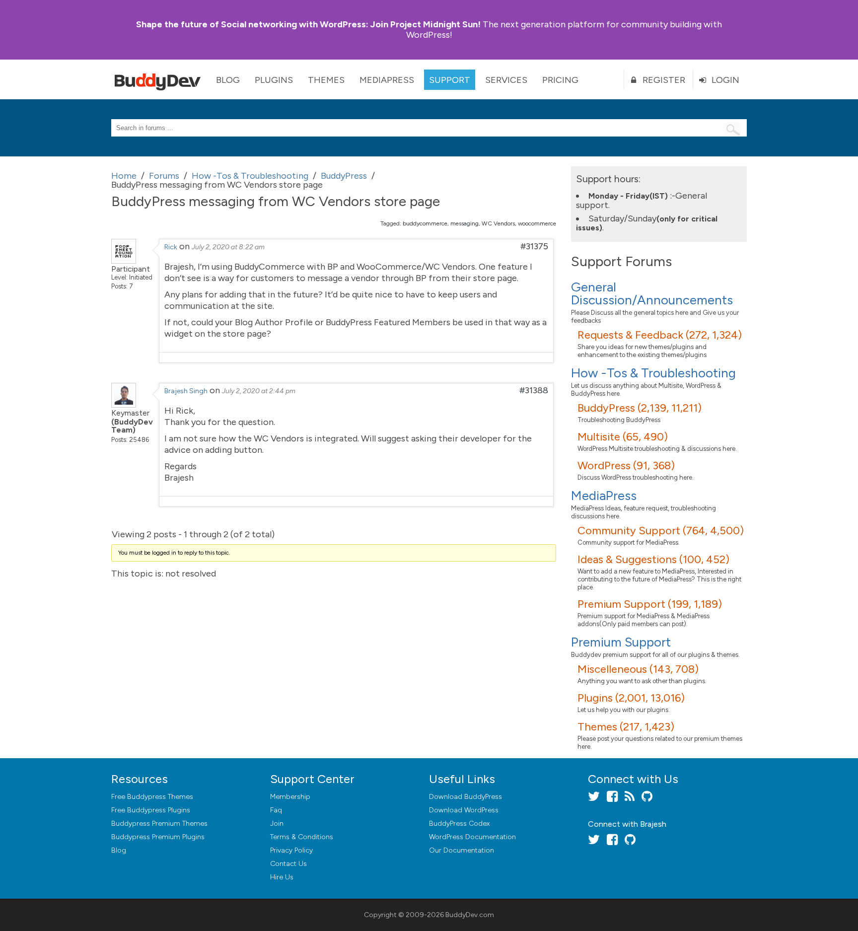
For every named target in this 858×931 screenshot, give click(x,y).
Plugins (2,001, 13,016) (631, 698)
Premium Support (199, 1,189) (649, 604)
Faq (276, 810)
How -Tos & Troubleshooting (653, 373)
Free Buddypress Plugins (150, 810)
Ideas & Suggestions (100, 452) (653, 559)
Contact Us (288, 863)
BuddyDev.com (469, 915)
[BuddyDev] (160, 79)
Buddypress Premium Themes (159, 823)
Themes (326, 79)
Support (449, 79)
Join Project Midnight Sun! (308, 24)
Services (506, 79)
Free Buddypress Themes (152, 796)
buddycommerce (425, 223)
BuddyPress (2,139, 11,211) (639, 408)
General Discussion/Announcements (652, 293)
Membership (290, 796)
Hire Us (281, 877)
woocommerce (537, 223)
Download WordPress (464, 810)
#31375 (534, 246)
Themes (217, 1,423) (625, 726)
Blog (228, 79)
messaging (464, 223)
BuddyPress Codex (459, 823)
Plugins (274, 79)
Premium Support (621, 642)
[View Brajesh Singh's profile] (123, 404)
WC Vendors (498, 223)
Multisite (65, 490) (622, 436)
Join (277, 823)
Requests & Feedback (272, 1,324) (659, 335)
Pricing (560, 79)
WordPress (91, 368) (626, 465)
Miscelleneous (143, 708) (638, 669)
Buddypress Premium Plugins (158, 837)
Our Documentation (461, 850)
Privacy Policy (291, 850)
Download (465, 796)
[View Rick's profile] (123, 260)
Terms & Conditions (301, 837)
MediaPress (386, 79)
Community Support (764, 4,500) (660, 530)
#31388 (533, 390)
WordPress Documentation (472, 837)
